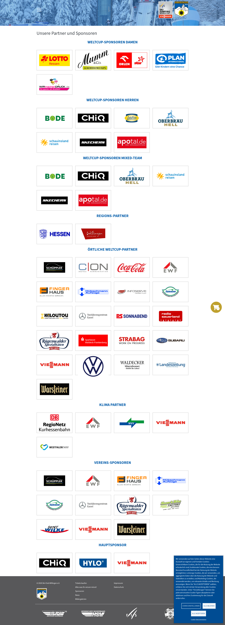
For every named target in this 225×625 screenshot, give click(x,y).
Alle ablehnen (209, 606)
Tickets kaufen (81, 583)
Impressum (118, 583)
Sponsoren (79, 591)
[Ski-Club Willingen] (181, 9)
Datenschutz (119, 587)
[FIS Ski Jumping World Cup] (165, 9)
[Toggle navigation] (39, 9)
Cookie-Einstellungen (191, 606)
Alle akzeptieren (198, 613)
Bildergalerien (80, 599)
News (77, 595)
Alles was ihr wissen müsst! (86, 587)
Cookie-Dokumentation (198, 620)
